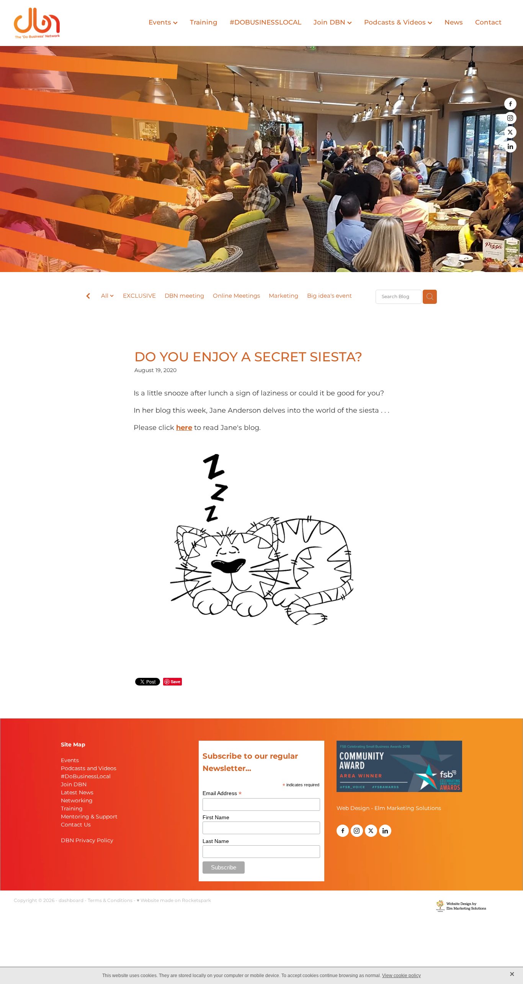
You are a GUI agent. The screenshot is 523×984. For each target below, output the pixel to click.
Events (161, 22)
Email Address (222, 793)
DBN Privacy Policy (87, 840)
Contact (488, 22)
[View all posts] (88, 297)
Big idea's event (329, 296)
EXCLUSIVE (139, 296)
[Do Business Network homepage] (63, 23)
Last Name (216, 841)
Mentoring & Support (89, 816)
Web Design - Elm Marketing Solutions (389, 808)
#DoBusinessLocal (86, 776)
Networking (77, 800)
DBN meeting (184, 296)
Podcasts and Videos (88, 768)
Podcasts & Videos (396, 22)
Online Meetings (236, 296)
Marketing (283, 296)
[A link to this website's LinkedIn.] (510, 146)
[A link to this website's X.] (510, 132)
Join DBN (330, 22)
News (454, 22)
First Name (216, 817)
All (105, 296)
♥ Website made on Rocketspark (174, 900)
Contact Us (76, 824)
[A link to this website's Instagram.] (510, 118)
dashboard (71, 900)
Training (203, 22)
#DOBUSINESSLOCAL (265, 22)
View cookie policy (401, 975)
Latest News (77, 792)
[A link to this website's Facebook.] (510, 104)
